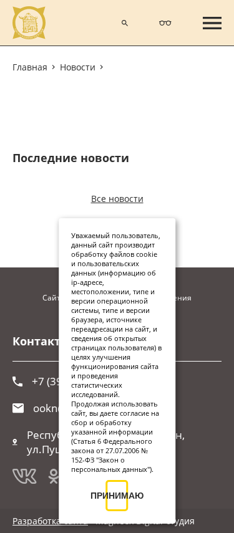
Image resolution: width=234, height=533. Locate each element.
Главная (29, 67)
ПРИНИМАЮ (117, 496)
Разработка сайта (50, 521)
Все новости (117, 198)
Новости (77, 67)
